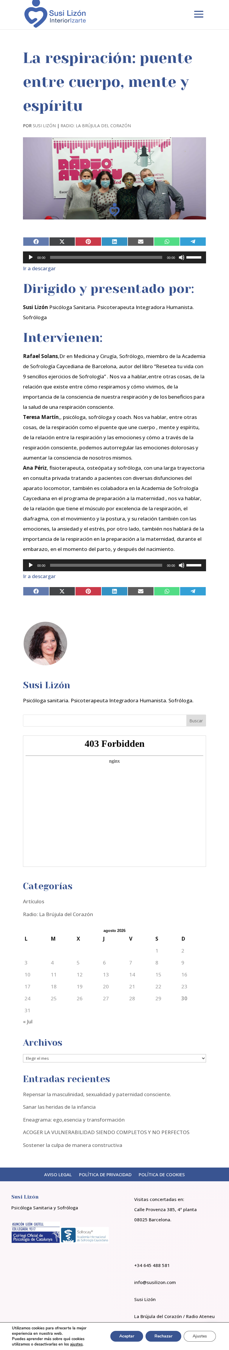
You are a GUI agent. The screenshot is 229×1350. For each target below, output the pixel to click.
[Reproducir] (31, 257)
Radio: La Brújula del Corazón (96, 125)
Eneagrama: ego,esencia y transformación (74, 1119)
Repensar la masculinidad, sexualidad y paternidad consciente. (97, 1094)
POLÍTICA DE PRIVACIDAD (105, 1174)
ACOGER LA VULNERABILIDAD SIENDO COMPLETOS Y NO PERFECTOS (106, 1132)
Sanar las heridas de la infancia (59, 1106)
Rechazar (163, 1336)
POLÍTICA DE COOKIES (162, 1174)
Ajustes (200, 1336)
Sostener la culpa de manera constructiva (72, 1145)
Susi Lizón (44, 125)
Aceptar (126, 1336)
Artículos (33, 901)
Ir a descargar (39, 268)
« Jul (28, 1021)
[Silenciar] (182, 257)
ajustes (76, 1344)
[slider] (194, 256)
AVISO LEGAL (58, 1174)
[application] (114, 257)
